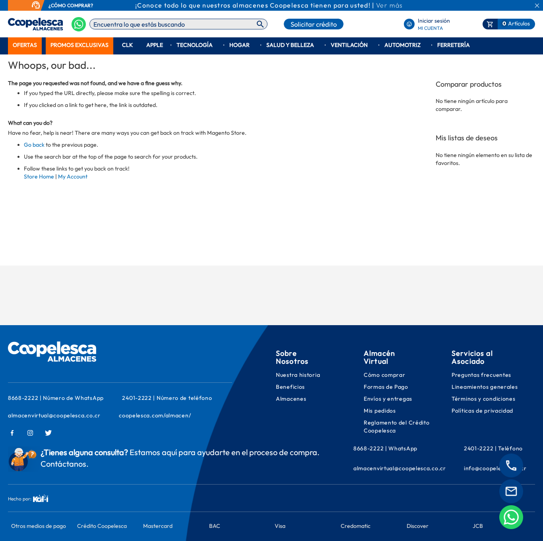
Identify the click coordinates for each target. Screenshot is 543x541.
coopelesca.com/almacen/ (155, 415)
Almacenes (291, 398)
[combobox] (178, 24)
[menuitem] (25, 45)
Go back (34, 144)
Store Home (39, 176)
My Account (72, 176)
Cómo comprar (384, 374)
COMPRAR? (80, 5)
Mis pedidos (380, 410)
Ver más (389, 5)
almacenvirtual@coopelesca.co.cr (54, 415)
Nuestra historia (298, 374)
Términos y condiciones (483, 398)
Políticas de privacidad (482, 410)
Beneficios (290, 386)
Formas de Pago (386, 386)
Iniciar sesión (434, 20)
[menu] (271, 45)
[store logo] (23, 24)
